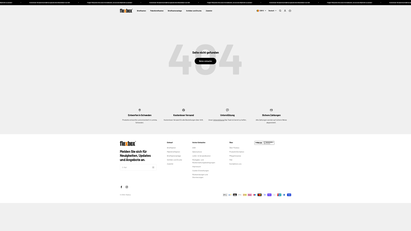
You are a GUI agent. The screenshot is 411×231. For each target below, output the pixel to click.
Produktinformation (236, 152)
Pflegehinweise (235, 156)
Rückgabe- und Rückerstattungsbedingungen (203, 161)
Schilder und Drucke (194, 11)
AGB (194, 148)
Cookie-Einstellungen (200, 171)
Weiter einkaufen (205, 61)
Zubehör (209, 11)
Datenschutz (197, 152)
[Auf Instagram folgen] (126, 187)
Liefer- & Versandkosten (201, 156)
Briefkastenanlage (175, 11)
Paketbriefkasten (157, 11)
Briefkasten (141, 11)
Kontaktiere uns (235, 164)
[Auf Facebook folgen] (121, 187)
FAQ (230, 160)
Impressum (196, 166)
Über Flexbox (234, 148)
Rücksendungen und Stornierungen (200, 175)
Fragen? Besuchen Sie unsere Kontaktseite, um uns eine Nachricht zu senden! (93, 2)
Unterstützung (218, 120)
